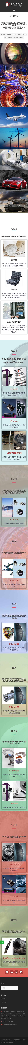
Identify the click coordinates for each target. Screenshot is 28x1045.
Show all (3, 34)
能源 (5, 37)
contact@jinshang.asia (10, 1025)
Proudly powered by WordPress (10, 1040)
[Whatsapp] (16, 972)
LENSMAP (14, 389)
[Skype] (21, 972)
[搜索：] (9, 988)
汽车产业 (16, 37)
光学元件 (9, 34)
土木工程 (14, 34)
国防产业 (21, 37)
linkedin (3, 999)
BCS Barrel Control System (14, 958)
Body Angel (14, 771)
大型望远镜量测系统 (14, 453)
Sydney (3, 1042)
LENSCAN (14, 421)
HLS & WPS (14, 520)
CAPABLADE (14, 644)
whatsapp (4, 1002)
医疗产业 (10, 37)
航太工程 (25, 34)
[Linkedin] (12, 972)
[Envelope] (7, 972)
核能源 (19, 34)
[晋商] (14, 4)
